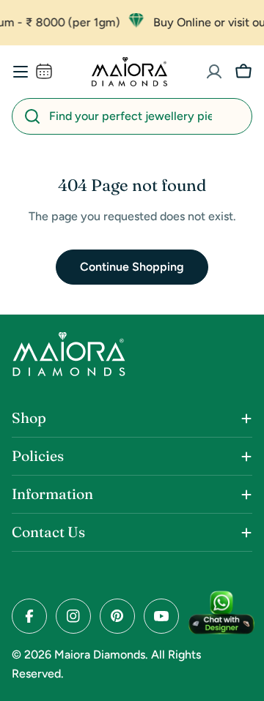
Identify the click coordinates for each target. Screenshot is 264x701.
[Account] (214, 71)
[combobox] (132, 116)
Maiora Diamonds (99, 654)
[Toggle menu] (20, 71)
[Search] (32, 116)
